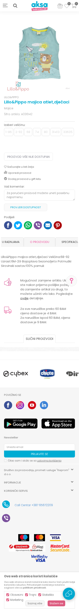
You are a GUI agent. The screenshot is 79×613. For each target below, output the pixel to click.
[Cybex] (16, 374)
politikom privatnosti (34, 587)
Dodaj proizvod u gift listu (24, 179)
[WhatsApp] (28, 225)
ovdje (24, 298)
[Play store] (20, 423)
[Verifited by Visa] (39, 558)
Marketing (16, 599)
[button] (15, 5)
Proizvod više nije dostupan (28, 157)
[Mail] (48, 225)
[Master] (39, 537)
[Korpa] (74, 8)
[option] (39, 53)
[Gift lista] (60, 6)
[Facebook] (8, 225)
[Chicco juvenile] (47, 374)
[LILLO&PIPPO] (18, 86)
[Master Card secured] (60, 548)
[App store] (58, 423)
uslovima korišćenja (49, 460)
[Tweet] (18, 225)
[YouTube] (32, 405)
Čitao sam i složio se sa (34, 460)
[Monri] (27, 548)
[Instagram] (20, 405)
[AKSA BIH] (39, 6)
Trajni (32, 594)
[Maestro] (23, 537)
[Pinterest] (58, 225)
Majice (8, 108)
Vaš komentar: (14, 187)
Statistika (48, 594)
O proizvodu (39, 242)
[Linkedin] (44, 405)
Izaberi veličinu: (14, 125)
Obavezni (16, 594)
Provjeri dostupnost (25, 207)
